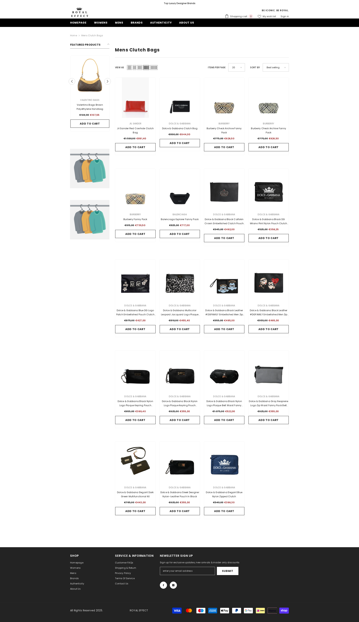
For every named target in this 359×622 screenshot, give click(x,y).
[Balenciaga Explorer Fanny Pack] (180, 188)
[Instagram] (173, 585)
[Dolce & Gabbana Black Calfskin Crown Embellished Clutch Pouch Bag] (224, 188)
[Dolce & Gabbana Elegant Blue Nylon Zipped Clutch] (224, 461)
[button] (72, 81)
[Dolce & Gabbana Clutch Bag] (180, 97)
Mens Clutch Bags (92, 35)
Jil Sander (135, 123)
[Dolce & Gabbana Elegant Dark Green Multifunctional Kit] (135, 461)
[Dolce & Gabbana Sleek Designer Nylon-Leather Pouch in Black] (180, 461)
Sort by (255, 67)
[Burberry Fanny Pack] (135, 188)
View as (119, 67)
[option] (179, 3)
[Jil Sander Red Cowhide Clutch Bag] (135, 97)
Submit (227, 571)
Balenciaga (180, 214)
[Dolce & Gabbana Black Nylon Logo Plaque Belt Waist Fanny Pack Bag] (224, 370)
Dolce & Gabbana (180, 123)
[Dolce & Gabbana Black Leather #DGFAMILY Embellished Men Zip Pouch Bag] (224, 279)
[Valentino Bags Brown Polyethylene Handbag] (89, 74)
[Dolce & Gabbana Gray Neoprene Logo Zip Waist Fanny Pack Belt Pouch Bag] (268, 370)
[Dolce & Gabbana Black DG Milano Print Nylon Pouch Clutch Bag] (268, 188)
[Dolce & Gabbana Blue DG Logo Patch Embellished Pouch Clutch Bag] (135, 279)
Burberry (224, 123)
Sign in (285, 16)
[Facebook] (163, 585)
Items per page (216, 67)
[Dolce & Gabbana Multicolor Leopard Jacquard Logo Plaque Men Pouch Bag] (180, 279)
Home (73, 35)
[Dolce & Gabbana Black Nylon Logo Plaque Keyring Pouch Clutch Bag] (135, 370)
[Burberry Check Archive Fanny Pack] (224, 97)
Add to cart (90, 123)
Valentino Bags (89, 100)
